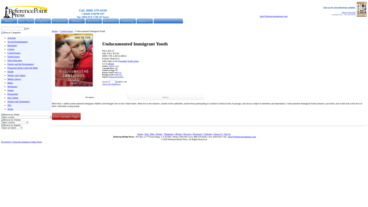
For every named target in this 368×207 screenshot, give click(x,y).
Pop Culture (12, 98)
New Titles (150, 134)
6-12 (119, 73)
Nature (10, 90)
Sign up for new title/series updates (339, 7)
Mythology (12, 86)
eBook (111, 64)
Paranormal (12, 94)
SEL (9, 105)
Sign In (344, 13)
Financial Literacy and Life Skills (22, 68)
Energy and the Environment (20, 64)
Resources (197, 134)
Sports (10, 109)
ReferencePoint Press (116, 77)
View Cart (351, 13)
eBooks (178, 134)
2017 (116, 68)
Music (10, 83)
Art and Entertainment (17, 42)
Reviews (166, 97)
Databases (168, 134)
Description (90, 97)
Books (159, 134)
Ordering (208, 134)
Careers (10, 49)
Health (10, 71)
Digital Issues (13, 56)
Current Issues (13, 53)
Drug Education (14, 60)
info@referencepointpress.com (274, 16)
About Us (217, 134)
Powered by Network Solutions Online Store (21, 142)
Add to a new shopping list (111, 84)
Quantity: (105, 82)
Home (54, 31)
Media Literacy (14, 79)
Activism (11, 38)
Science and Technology (18, 101)
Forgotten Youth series (128, 61)
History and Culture (16, 75)
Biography (12, 45)
